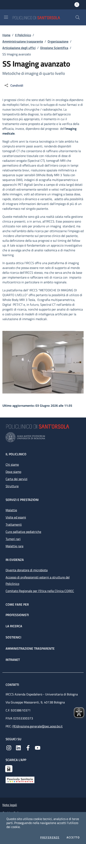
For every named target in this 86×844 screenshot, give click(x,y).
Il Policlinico (23, 35)
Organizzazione (58, 41)
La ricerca (14, 626)
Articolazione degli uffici (19, 47)
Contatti (13, 684)
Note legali (9, 804)
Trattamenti (14, 524)
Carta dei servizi (16, 478)
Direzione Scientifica (54, 47)
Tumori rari (13, 538)
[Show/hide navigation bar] (6, 17)
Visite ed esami (16, 517)
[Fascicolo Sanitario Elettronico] (20, 779)
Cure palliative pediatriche (23, 531)
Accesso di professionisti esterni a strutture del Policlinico (38, 580)
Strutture (12, 486)
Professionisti (17, 614)
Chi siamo (12, 464)
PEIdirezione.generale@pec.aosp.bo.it (37, 726)
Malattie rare (14, 546)
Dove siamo (13, 471)
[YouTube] (37, 747)
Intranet (13, 659)
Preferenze (49, 837)
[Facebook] (28, 747)
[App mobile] (9, 768)
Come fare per (17, 604)
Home (6, 35)
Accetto (73, 837)
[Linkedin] (18, 747)
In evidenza (15, 559)
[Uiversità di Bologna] (43, 437)
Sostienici (13, 637)
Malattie (11, 510)
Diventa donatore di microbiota (27, 570)
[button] (77, 17)
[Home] (43, 17)
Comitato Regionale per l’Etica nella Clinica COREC (40, 590)
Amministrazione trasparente (22, 41)
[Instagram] (9, 747)
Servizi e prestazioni (22, 499)
